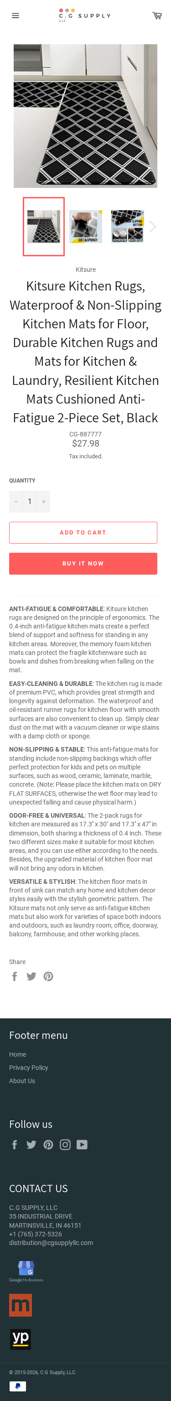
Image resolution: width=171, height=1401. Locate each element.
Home (17, 1054)
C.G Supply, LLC (57, 1372)
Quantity (22, 480)
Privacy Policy (28, 1067)
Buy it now (83, 563)
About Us (22, 1080)
